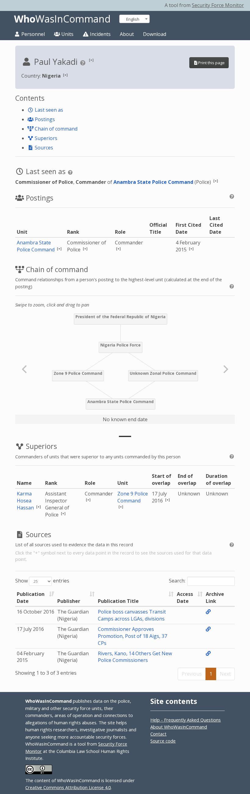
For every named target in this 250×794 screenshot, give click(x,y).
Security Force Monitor (218, 5)
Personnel (32, 34)
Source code (163, 741)
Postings (44, 119)
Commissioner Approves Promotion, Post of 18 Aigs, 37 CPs (132, 636)
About (127, 34)
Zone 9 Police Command (132, 497)
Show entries (42, 580)
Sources (43, 147)
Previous (192, 673)
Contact (158, 734)
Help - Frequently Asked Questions (185, 720)
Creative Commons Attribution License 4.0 (68, 787)
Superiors (45, 138)
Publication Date (31, 597)
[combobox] (134, 19)
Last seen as (48, 110)
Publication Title (118, 601)
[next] (225, 369)
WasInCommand (62, 19)
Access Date (185, 597)
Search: (177, 580)
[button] (91, 60)
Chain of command (55, 128)
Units (66, 34)
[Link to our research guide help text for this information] (84, 62)
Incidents (100, 34)
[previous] (25, 369)
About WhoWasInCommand (178, 727)
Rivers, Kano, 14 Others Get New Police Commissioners (135, 657)
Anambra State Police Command (153, 182)
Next (225, 673)
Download (154, 34)
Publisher (68, 601)
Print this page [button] (211, 62)
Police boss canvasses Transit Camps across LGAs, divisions (132, 615)
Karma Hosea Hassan (26, 500)
